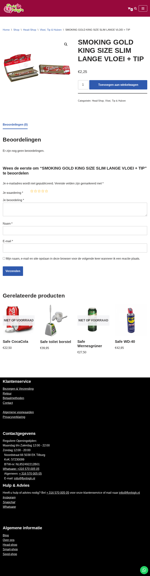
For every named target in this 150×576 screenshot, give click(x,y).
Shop (16, 29)
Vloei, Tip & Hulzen (51, 29)
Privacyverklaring (14, 417)
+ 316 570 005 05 (30, 473)
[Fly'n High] (14, 8)
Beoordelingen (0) (15, 124)
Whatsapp (9, 506)
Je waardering (13, 192)
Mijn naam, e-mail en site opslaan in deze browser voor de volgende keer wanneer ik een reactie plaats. (73, 258)
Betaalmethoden (13, 398)
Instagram (9, 497)
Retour (7, 393)
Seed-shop (10, 554)
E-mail (8, 241)
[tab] (15, 125)
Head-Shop (29, 29)
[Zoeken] (135, 8)
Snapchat (9, 502)
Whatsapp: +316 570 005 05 (21, 468)
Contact (8, 402)
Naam (7, 223)
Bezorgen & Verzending (18, 388)
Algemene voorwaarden (18, 412)
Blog (6, 535)
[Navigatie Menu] (143, 8)
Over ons (8, 540)
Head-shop (10, 544)
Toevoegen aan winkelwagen (118, 84)
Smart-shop (10, 549)
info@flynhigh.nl (24, 478)
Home (6, 29)
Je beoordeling (13, 200)
